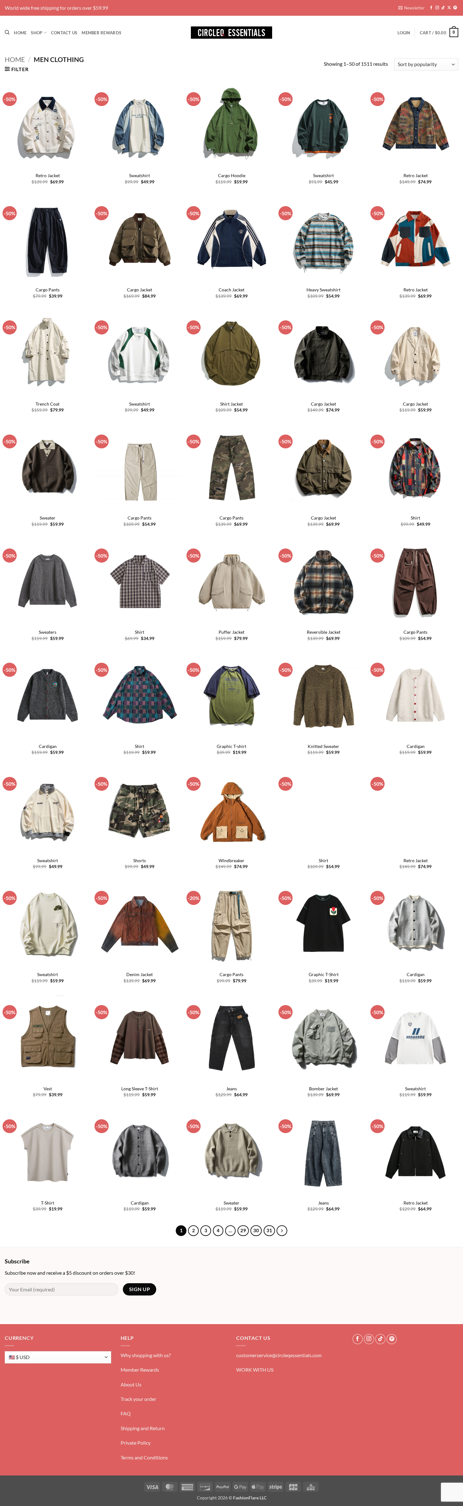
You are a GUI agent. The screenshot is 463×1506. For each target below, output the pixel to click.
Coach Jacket (231, 289)
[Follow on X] (449, 8)
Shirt (415, 517)
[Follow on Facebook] (431, 8)
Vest (47, 1088)
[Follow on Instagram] (437, 8)
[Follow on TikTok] (443, 8)
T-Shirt (47, 1202)
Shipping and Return (143, 1428)
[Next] (282, 1230)
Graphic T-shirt (231, 746)
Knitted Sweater (323, 746)
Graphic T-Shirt (324, 974)
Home (20, 32)
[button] (411, 8)
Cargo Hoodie (231, 175)
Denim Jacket (139, 974)
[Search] (7, 32)
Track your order (138, 1399)
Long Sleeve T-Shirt (139, 1088)
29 (243, 1230)
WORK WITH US (254, 1370)
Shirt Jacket (231, 404)
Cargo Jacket (139, 289)
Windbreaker (231, 860)
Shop (36, 32)
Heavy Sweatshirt (323, 289)
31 (269, 1230)
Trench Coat (48, 404)
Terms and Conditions (144, 1457)
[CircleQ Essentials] (231, 32)
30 (256, 1230)
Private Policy (136, 1443)
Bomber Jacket (323, 1088)
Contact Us (64, 32)
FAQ (126, 1413)
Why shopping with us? (146, 1355)
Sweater (47, 517)
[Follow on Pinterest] (455, 8)
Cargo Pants (48, 289)
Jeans (231, 1088)
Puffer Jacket (231, 632)
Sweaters (47, 632)
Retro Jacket (48, 175)
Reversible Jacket (323, 632)
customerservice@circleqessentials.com (279, 1355)
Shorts (139, 860)
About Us (131, 1384)
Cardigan (48, 746)
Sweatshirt (139, 175)
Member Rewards (101, 32)
